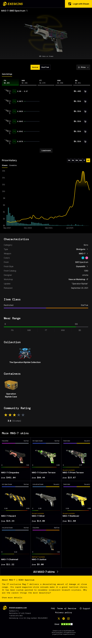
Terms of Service (66, 608)
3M (76, 160)
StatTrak (45, 67)
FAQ (53, 608)
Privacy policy (63, 612)
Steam (5, 165)
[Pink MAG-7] (86, 257)
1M (73, 160)
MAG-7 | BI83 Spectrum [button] (13, 10)
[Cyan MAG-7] (82, 257)
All (88, 160)
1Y (84, 160)
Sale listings (7, 74)
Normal (35, 67)
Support (86, 608)
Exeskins (13, 165)
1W (69, 160)
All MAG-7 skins (44, 572)
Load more (46, 150)
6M (80, 160)
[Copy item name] (27, 10)
